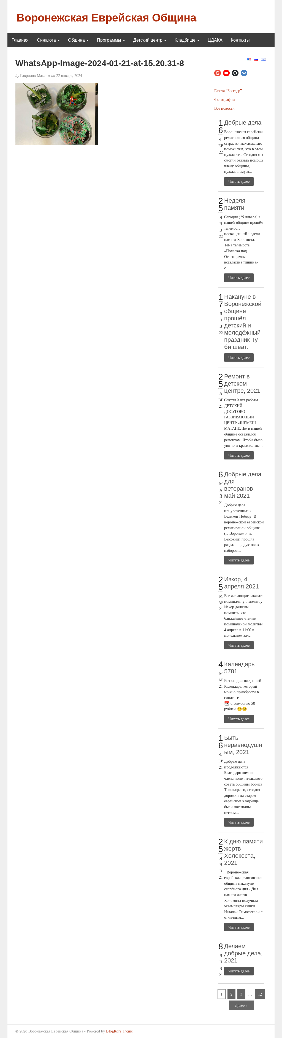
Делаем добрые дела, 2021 (243, 953)
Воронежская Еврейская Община (106, 18)
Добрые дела (242, 122)
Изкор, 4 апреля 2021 (241, 583)
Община (77, 40)
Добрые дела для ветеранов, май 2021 (242, 485)
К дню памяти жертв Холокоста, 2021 (243, 852)
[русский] (256, 58)
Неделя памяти (234, 204)
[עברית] (263, 58)
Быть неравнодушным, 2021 (243, 744)
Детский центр (148, 40)
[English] (249, 58)
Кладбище (186, 40)
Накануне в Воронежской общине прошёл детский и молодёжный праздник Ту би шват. (242, 321)
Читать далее (239, 181)
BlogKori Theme (119, 1031)
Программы (109, 40)
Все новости (224, 108)
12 (260, 994)
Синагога (47, 40)
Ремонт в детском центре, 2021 (242, 383)
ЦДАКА (215, 40)
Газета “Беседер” (228, 90)
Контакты (240, 40)
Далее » (241, 1005)
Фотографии (224, 99)
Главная (20, 40)
